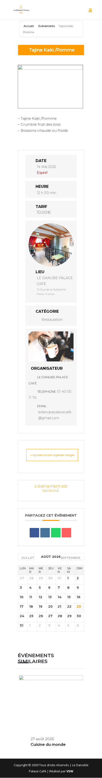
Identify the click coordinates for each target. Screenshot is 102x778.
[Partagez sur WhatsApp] (55, 532)
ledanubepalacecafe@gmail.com (54, 415)
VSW (69, 771)
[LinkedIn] (45, 532)
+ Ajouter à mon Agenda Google (52, 455)
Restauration (52, 319)
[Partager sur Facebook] (34, 532)
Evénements (46, 26)
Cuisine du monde (48, 744)
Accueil (29, 26)
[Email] (66, 532)
